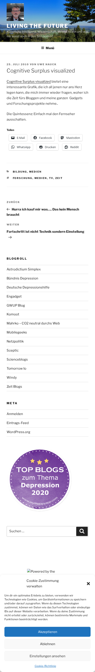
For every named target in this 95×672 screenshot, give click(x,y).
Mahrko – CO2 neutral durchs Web (33, 323)
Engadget (14, 296)
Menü (50, 48)
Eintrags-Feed (18, 423)
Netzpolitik (15, 341)
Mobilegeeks (17, 332)
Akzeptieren (47, 632)
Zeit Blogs (14, 387)
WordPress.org (18, 432)
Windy (12, 378)
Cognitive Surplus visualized (29, 82)
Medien (35, 171)
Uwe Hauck (47, 64)
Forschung (22, 178)
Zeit (59, 178)
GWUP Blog (16, 305)
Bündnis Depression (22, 278)
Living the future (37, 26)
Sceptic (13, 350)
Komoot (13, 314)
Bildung (20, 171)
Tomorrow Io (16, 368)
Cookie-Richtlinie (45, 666)
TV (51, 178)
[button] (88, 583)
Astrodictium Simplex (24, 269)
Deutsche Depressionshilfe (28, 287)
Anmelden (15, 414)
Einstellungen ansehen (47, 656)
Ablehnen (47, 644)
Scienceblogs (17, 359)
